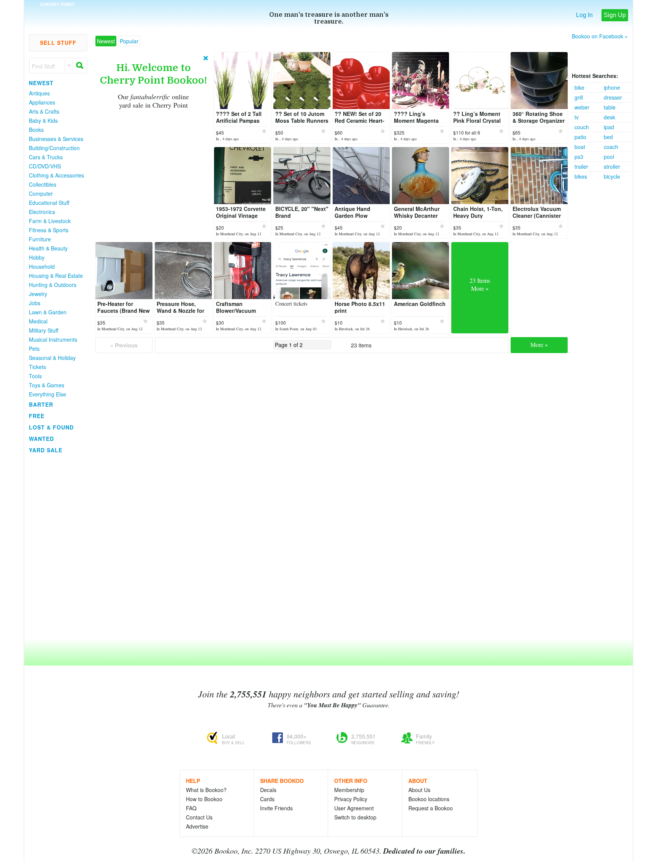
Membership (349, 790)
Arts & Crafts (44, 111)
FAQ (191, 808)
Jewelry (38, 294)
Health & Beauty (48, 248)
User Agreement (354, 808)
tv (576, 117)
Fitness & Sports (48, 230)
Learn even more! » (182, 188)
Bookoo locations (428, 799)
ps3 (578, 156)
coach (611, 147)
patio (580, 137)
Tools (35, 376)
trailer (581, 166)
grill (578, 97)
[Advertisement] (602, 295)
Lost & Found (51, 427)
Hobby (36, 257)
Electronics (42, 212)
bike (579, 87)
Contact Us (199, 817)
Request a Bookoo (430, 808)
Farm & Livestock (50, 221)
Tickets (37, 367)
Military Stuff (43, 330)
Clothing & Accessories (56, 175)
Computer (41, 193)
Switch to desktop (355, 817)
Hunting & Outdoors (52, 284)
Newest (41, 83)
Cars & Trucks (46, 157)
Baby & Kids (43, 120)
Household (42, 266)
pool (609, 156)
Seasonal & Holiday (52, 357)
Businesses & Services (56, 139)
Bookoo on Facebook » (600, 36)
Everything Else (47, 394)
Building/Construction (54, 148)
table (610, 107)
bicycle (612, 176)
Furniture (40, 239)
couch (581, 127)
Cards (267, 799)
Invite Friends (276, 808)
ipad (609, 127)
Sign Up (615, 15)
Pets (34, 348)
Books (36, 129)
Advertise (197, 826)
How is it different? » (125, 171)
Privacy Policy (350, 799)
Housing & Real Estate (56, 275)
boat (579, 147)
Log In (584, 15)
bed (608, 137)
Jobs (34, 303)
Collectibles (42, 184)
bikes (580, 176)
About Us (419, 790)
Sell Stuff (58, 42)
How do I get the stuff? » (177, 154)
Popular (129, 41)
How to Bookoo (204, 799)
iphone (612, 87)
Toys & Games (46, 385)
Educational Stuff (49, 202)
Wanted (41, 438)
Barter (41, 404)
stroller (612, 166)
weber (581, 107)
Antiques (39, 93)
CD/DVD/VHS (45, 166)
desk (609, 117)
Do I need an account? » (136, 135)
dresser (613, 97)
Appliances (42, 102)
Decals (268, 790)
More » (539, 345)
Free (36, 416)
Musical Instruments (53, 339)
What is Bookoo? (206, 790)
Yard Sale (45, 450)
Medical (38, 321)
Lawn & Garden (48, 312)
